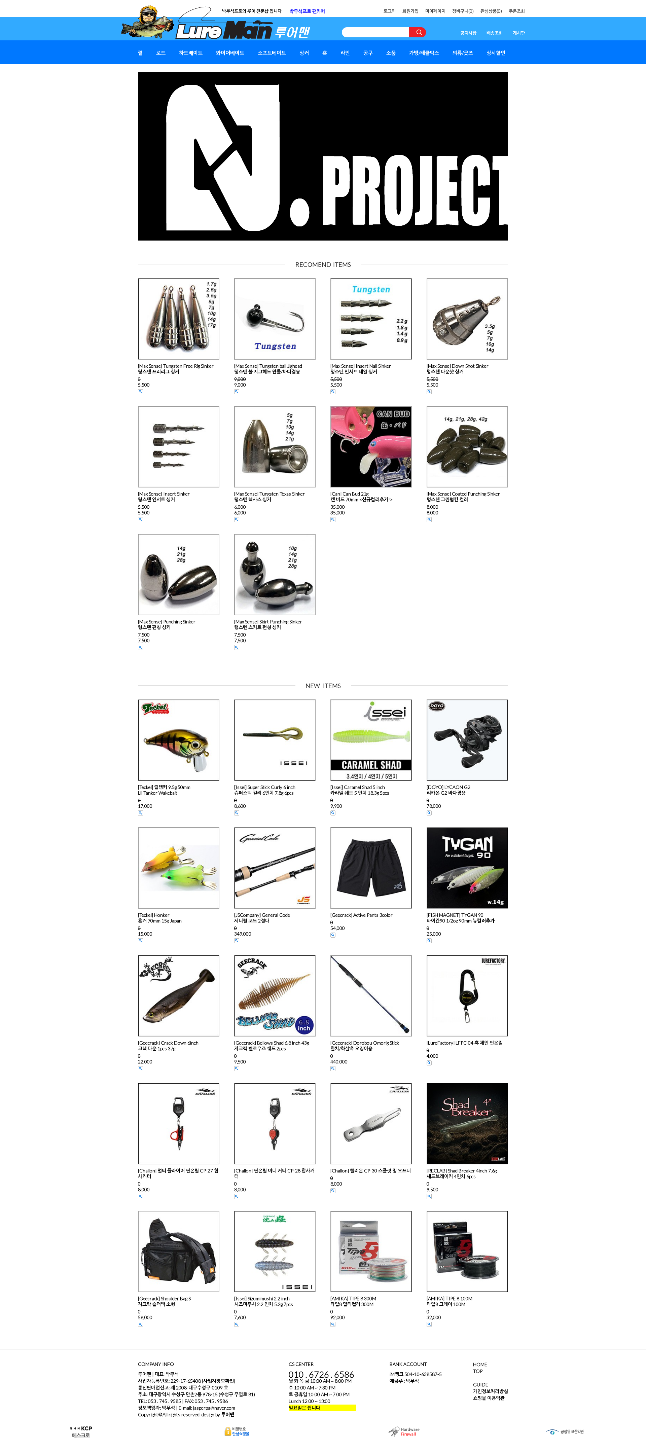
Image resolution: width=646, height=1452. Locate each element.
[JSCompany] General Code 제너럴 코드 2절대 (262, 917)
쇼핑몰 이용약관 (489, 1398)
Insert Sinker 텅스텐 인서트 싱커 (164, 496)
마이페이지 (435, 11)
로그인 (390, 11)
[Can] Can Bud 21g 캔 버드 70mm (361, 496)
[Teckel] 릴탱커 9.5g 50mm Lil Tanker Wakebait (164, 790)
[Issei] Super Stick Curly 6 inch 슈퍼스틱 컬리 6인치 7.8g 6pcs (264, 790)
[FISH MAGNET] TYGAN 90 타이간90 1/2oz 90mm (461, 917)
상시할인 (496, 53)
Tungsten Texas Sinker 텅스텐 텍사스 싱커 (269, 496)
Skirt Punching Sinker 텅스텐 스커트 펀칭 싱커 (268, 624)
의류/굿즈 (463, 53)
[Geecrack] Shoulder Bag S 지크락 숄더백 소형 (164, 1301)
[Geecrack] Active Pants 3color (361, 915)
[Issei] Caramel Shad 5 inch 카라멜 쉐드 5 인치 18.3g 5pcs (359, 790)
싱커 (304, 53)
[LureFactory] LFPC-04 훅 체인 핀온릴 (465, 1043)
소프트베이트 (272, 53)
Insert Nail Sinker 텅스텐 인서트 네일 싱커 (360, 368)
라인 (345, 53)
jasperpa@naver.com (214, 1408)
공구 (368, 53)
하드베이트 (191, 53)
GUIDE (480, 1384)
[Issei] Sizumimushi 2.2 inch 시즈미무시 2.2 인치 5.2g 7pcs (263, 1301)
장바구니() (463, 11)
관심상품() (491, 11)
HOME (480, 1364)
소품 (391, 53)
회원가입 (410, 11)
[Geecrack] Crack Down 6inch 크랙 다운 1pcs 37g (168, 1045)
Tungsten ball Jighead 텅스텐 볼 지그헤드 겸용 (268, 368)
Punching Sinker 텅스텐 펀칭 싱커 (166, 624)
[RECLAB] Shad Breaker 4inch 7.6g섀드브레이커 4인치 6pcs (462, 1173)
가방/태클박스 (424, 53)
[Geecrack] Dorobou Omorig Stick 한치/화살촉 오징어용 (364, 1045)
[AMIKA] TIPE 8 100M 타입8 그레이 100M (449, 1301)
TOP (477, 1371)
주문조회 (517, 11)
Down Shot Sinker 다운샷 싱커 (458, 368)
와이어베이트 (230, 53)
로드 (161, 53)
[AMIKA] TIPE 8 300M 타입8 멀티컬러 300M (353, 1301)
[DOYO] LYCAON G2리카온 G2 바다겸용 (448, 790)
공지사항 (468, 33)
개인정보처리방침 (490, 1391)
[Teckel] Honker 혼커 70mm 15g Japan (160, 917)
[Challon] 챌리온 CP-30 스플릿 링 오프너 (370, 1170)
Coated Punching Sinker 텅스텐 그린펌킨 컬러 (463, 496)
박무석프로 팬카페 (307, 11)
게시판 (519, 33)
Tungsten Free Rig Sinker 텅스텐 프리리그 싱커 (176, 368)
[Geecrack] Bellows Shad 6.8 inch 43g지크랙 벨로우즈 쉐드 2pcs (271, 1045)
